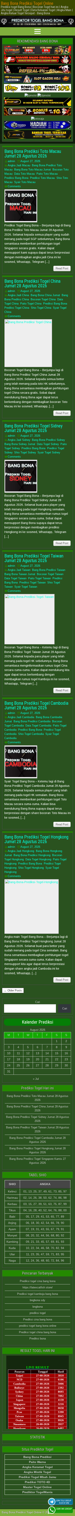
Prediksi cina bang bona (37, 1319)
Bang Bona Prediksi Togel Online (27, 3)
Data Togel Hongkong (38, 859)
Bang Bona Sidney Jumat (19, 444)
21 (47, 1059)
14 (47, 1053)
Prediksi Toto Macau (42, 177)
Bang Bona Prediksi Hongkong (32, 855)
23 (66, 1059)
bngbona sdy (37, 1300)
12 (28, 1053)
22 (56, 1059)
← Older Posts (13, 990)
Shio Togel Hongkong (31, 867)
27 (37, 1065)
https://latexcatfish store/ (37, 1287)
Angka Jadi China (18, 295)
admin (11, 161)
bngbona (37, 1306)
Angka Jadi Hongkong (21, 851)
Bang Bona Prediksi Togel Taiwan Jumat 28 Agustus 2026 (33, 558)
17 (8, 1059)
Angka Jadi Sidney (19, 439)
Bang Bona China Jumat (45, 295)
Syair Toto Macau (24, 182)
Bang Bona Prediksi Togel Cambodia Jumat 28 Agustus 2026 (36, 705)
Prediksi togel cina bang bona (37, 1281)
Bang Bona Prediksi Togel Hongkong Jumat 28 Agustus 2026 (36, 839)
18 (18, 1059)
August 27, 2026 (30, 161)
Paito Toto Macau (47, 173)
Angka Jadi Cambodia (21, 717)
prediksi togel (38, 1313)
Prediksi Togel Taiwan (32, 582)
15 (56, 1053)
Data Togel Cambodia (38, 725)
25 (18, 1065)
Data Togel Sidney (48, 444)
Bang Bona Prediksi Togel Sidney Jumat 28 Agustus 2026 (33, 428)
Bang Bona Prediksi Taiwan (48, 570)
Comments (14, 186)
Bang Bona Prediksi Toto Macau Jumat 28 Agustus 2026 (32, 154)
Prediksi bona (37, 1338)
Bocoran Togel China (43, 299)
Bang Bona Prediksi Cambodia (32, 721)
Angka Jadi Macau (19, 165)
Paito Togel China (30, 303)
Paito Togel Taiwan (39, 578)
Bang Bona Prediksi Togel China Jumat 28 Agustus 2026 (32, 283)
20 (37, 1059)
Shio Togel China (41, 307)
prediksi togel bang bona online (37, 1325)
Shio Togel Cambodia (31, 733)
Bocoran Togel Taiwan (50, 574)
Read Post (62, 268)
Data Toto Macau (24, 173)
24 (8, 1065)
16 (66, 1053)
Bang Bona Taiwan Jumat (19, 574)
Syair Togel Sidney (49, 452)
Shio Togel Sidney (25, 452)
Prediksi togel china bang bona (37, 1332)
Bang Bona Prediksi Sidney (48, 439)
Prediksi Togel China (16, 307)
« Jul (36, 1078)
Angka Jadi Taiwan (19, 570)
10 (8, 1053)
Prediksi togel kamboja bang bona (37, 1293)
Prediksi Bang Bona (16, 177)
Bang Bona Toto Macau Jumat (32, 169)
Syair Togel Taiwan (25, 586)
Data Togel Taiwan (15, 578)
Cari (37, 1002)
